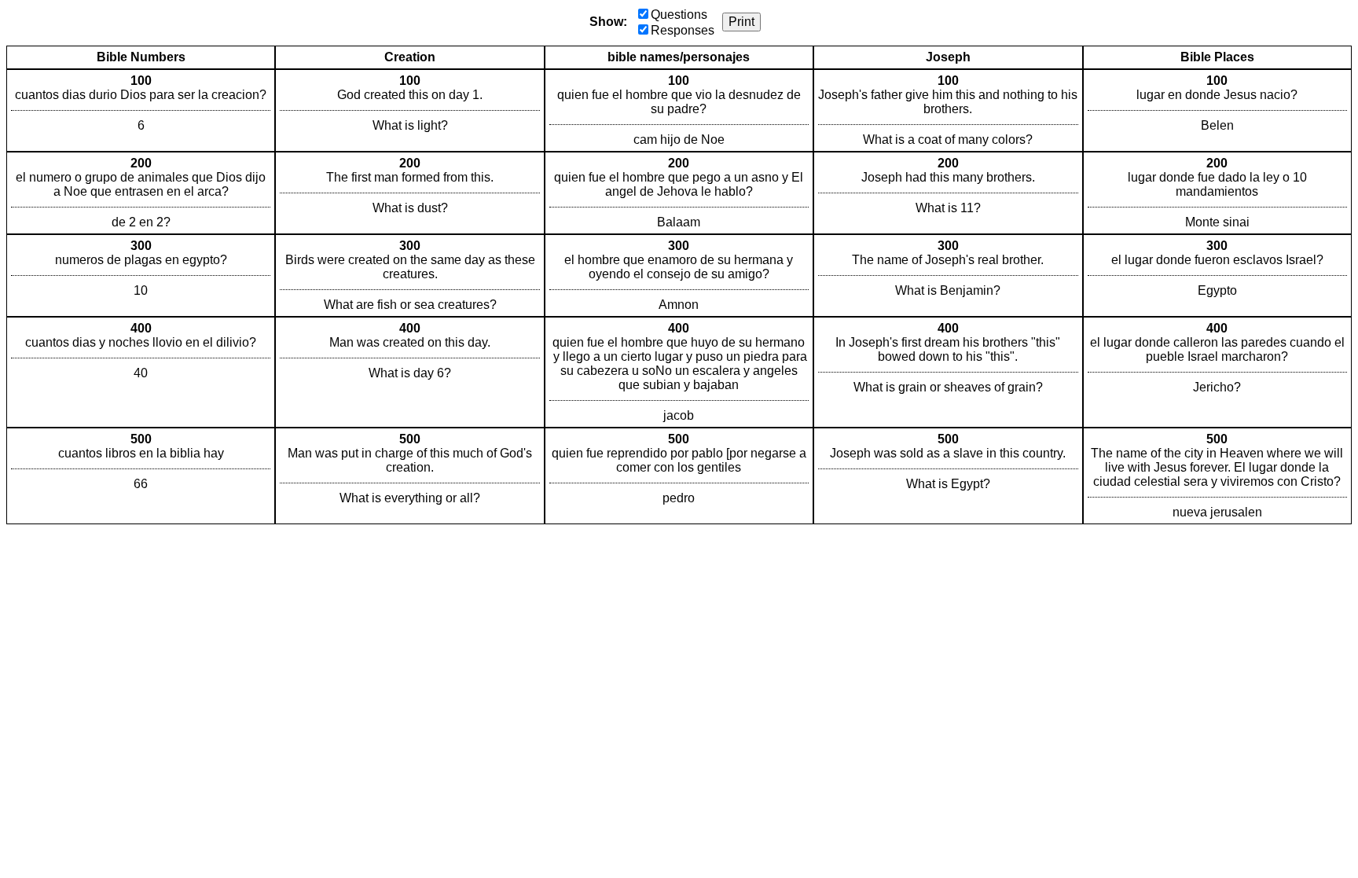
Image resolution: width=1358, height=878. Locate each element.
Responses (682, 30)
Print (741, 21)
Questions (679, 14)
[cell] (140, 110)
